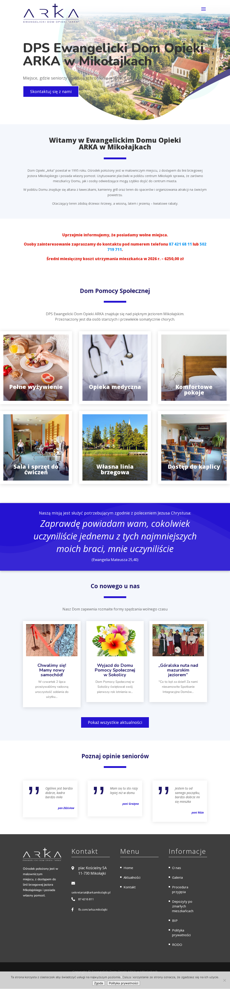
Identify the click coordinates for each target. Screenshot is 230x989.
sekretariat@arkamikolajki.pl (91, 892)
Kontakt (130, 887)
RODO (177, 944)
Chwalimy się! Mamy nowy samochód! (52, 670)
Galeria (177, 877)
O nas (176, 867)
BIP (175, 920)
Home (128, 867)
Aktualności (132, 877)
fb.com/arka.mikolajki (92, 909)
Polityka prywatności (181, 932)
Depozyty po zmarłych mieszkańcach (182, 906)
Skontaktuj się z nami (51, 91)
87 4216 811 (86, 899)
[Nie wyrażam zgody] (224, 980)
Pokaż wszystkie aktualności (115, 722)
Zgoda (98, 983)
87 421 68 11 (180, 244)
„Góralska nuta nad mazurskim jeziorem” (178, 670)
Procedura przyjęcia (180, 889)
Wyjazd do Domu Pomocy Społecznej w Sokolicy (115, 670)
